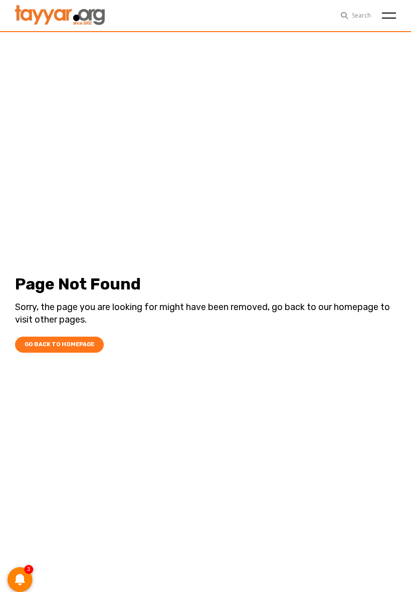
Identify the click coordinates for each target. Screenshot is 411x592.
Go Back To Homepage (59, 344)
